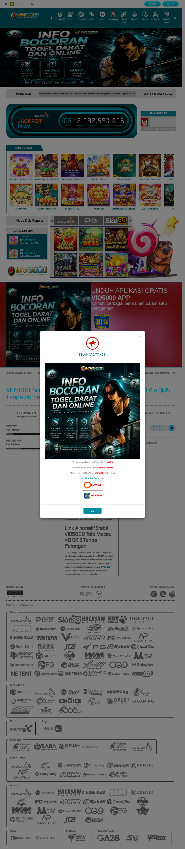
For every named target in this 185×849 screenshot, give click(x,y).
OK (92, 510)
